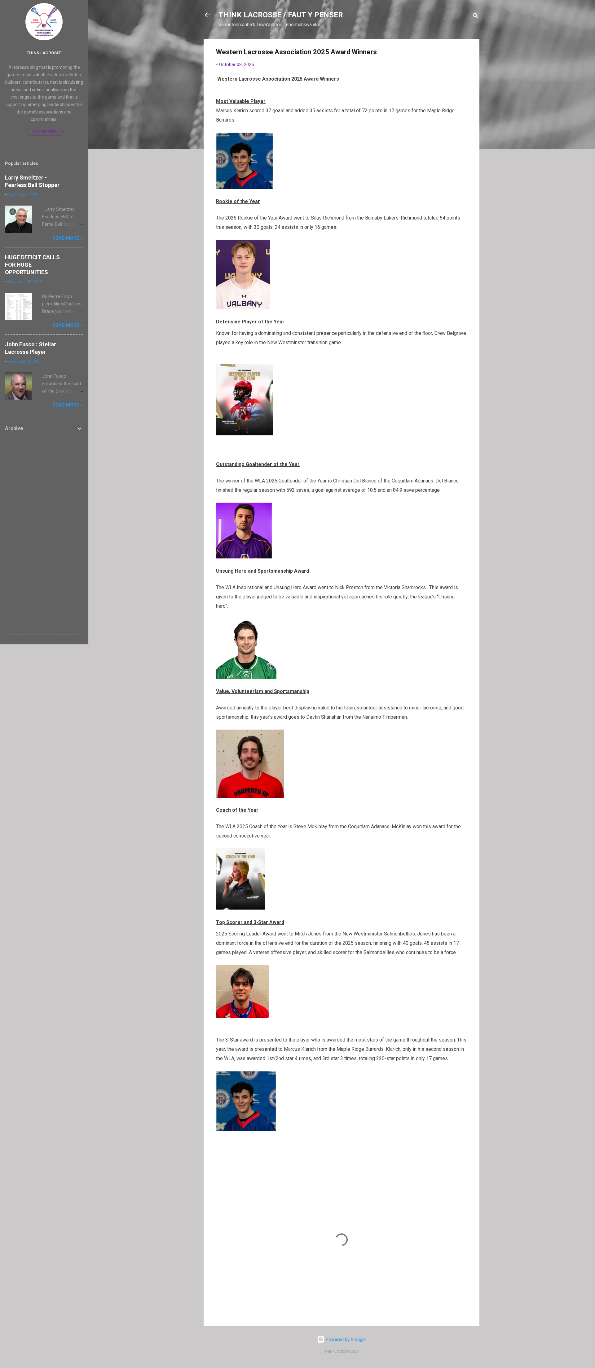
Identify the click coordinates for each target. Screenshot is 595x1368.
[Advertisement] (44, 536)
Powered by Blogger (345, 1339)
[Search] (475, 16)
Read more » (67, 238)
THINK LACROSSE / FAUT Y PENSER (280, 15)
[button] (463, 53)
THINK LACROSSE (44, 52)
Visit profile (44, 132)
